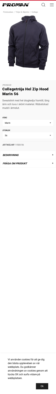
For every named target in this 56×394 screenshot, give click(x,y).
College (35, 12)
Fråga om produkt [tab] (15, 163)
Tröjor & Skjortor (22, 12)
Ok (42, 386)
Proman (6, 85)
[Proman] (15, 5)
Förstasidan (8, 12)
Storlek (6, 130)
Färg (4, 118)
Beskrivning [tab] (11, 155)
